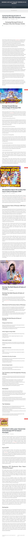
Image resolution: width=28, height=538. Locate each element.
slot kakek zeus (18, 39)
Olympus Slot (7, 300)
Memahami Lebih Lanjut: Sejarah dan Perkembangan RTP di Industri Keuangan (13, 430)
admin (10, 109)
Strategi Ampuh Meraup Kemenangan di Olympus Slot (11, 107)
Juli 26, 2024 (4, 290)
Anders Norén (22, 535)
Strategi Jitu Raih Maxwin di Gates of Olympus (14, 288)
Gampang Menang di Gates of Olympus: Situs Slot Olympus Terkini (13, 16)
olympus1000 (15, 442)
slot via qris (6, 452)
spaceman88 (12, 112)
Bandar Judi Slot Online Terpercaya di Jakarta (14, 2)
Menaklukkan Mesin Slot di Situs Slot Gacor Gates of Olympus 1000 (14, 190)
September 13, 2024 (5, 109)
